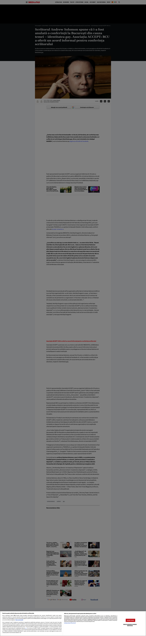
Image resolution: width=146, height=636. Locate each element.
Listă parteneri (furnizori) (70, 623)
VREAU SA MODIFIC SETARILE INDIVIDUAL (130, 625)
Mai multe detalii (19, 619)
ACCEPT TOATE (130, 620)
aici (26, 628)
